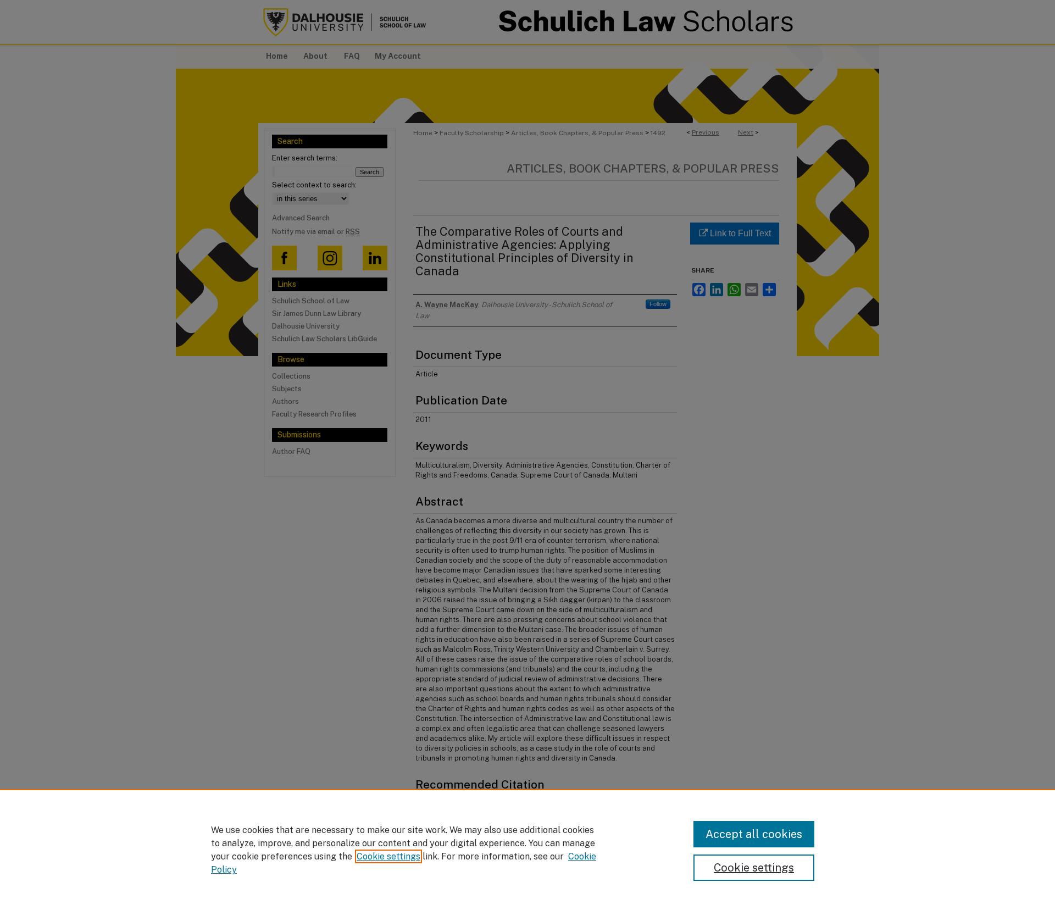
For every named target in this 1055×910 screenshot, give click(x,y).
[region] (527, 849)
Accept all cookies (754, 834)
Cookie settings (388, 856)
